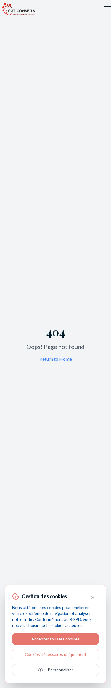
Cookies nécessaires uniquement (55, 654)
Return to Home (55, 359)
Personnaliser (60, 669)
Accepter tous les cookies (55, 638)
